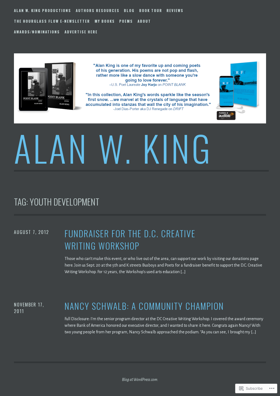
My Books (105, 21)
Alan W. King (113, 147)
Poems (126, 21)
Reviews (175, 10)
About (144, 21)
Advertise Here (81, 31)
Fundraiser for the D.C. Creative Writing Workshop (130, 239)
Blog (129, 10)
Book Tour (150, 10)
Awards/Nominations (37, 31)
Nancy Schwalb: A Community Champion (144, 306)
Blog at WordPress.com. (140, 379)
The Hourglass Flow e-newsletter (52, 21)
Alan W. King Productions (42, 10)
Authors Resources (97, 10)
